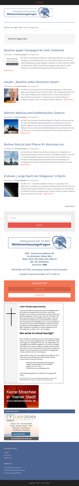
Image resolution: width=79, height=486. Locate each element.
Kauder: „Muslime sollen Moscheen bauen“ (31, 82)
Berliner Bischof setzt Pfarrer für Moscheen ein (34, 144)
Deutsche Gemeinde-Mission (12, 473)
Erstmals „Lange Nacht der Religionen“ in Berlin (35, 176)
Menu (41, 2)
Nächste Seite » (70, 206)
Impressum (7, 455)
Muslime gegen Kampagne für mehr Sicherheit (34, 50)
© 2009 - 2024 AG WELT (42, 483)
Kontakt (6, 452)
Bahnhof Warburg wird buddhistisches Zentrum (34, 112)
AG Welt (39, 12)
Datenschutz (8, 458)
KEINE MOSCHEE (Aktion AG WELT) (14, 470)
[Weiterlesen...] (9, 70)
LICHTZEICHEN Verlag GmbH (12, 467)
